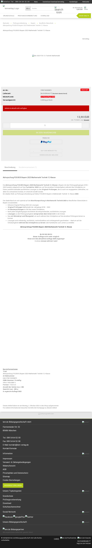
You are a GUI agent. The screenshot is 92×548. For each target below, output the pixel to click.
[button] (6, 125)
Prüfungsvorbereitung (27, 16)
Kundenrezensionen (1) (28, 167)
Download (45, 16)
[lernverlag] (12, 8)
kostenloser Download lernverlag (53, 2)
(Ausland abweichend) (59, 93)
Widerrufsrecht (9, 466)
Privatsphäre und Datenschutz (15, 473)
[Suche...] (57, 8)
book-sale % (84, 16)
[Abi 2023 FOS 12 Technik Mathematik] (46, 56)
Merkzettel (85, 2)
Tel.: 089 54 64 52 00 (20, 2)
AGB (4, 469)
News (36, 2)
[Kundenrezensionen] (8, 37)
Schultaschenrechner (12, 507)
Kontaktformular (10, 448)
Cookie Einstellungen (11, 480)
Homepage (40, 408)
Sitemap (6, 476)
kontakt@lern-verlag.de (19, 445)
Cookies (37, 241)
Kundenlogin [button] (73, 2)
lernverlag (85, 39)
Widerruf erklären (13, 485)
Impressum (7, 458)
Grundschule (8, 16)
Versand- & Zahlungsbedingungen (17, 462)
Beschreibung (10, 167)
